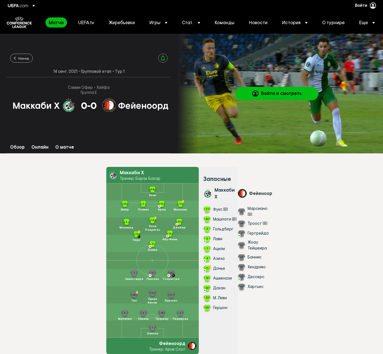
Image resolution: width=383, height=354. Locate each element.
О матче (64, 147)
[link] (56, 22)
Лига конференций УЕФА (19, 22)
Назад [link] (23, 58)
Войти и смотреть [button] (281, 93)
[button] (158, 22)
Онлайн (40, 147)
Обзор (17, 147)
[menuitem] (56, 22)
